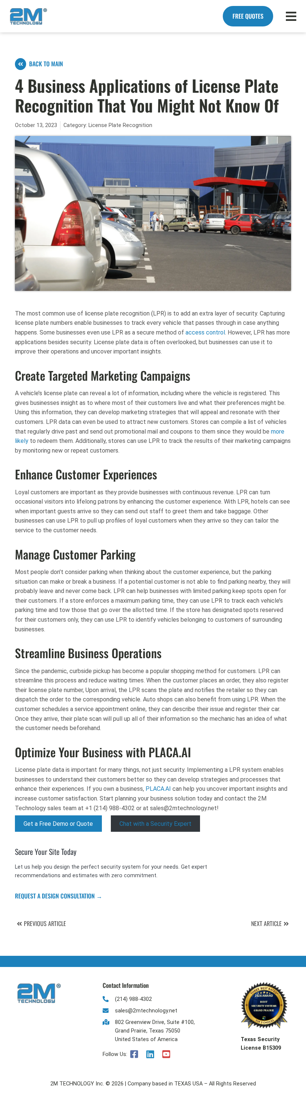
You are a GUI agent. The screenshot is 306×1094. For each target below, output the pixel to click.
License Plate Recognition (120, 125)
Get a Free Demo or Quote (58, 823)
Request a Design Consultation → (58, 896)
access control (205, 332)
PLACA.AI (158, 788)
